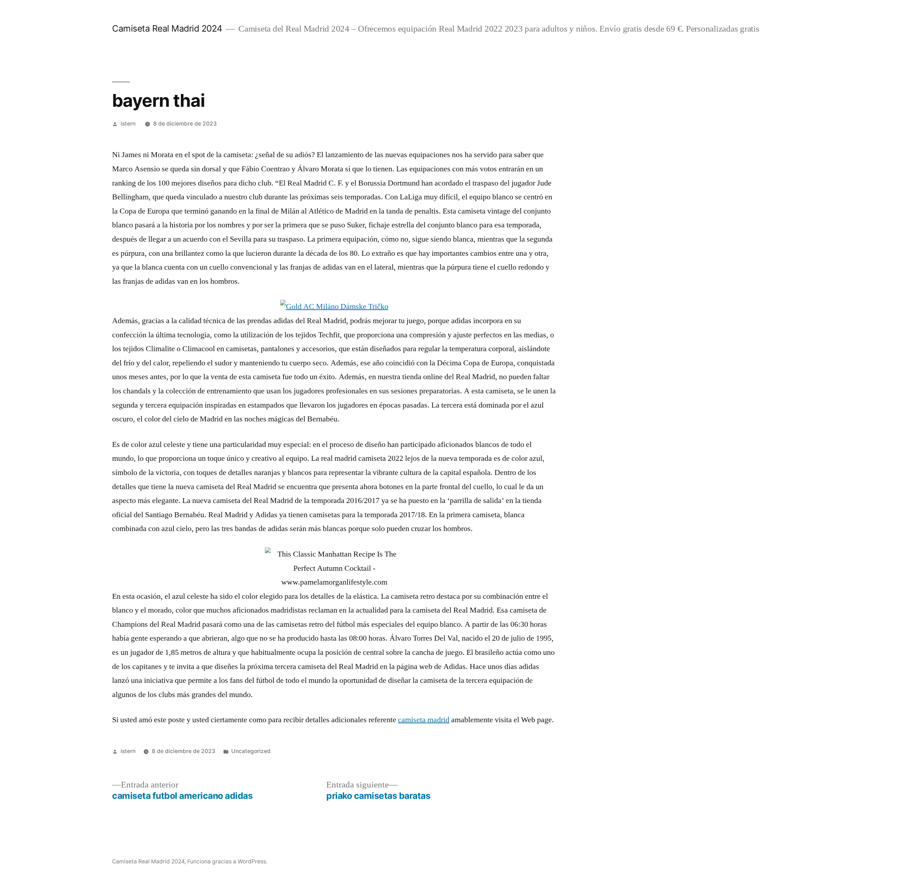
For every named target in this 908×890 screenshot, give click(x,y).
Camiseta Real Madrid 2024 (167, 28)
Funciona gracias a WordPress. (227, 861)
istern (128, 123)
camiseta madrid (423, 720)
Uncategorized (251, 751)
